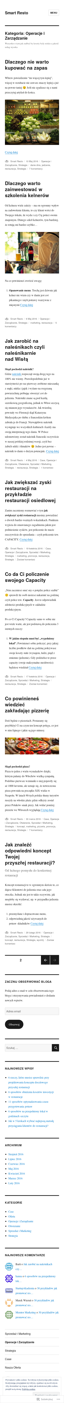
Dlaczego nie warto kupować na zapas (27, 64)
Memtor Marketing (26, 1312)
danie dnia (35, 165)
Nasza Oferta (13, 1367)
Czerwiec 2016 (16, 1164)
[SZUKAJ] (55, 1047)
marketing (35, 322)
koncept (21, 826)
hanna (19, 1276)
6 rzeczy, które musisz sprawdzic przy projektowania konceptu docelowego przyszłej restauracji (28, 1082)
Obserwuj (14, 1024)
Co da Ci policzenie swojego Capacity (27, 576)
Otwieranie (23, 464)
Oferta (11, 1216)
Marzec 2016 (15, 1178)
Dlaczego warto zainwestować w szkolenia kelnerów (27, 189)
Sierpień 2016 (15, 1154)
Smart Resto (16, 13)
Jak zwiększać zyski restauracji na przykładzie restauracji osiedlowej (30, 491)
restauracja (10, 168)
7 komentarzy (36, 168)
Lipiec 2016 (14, 1159)
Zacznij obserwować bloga (28, 982)
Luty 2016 (14, 1183)
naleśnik (17, 374)
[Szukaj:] (28, 1048)
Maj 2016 (13, 1168)
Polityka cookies (28, 1389)
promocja (50, 826)
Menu (53, 12)
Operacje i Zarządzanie (16, 552)
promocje (32, 555)
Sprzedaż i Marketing (40, 464)
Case (42, 460)
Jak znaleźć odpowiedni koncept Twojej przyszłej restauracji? (30, 853)
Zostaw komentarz (26, 559)
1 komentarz (47, 467)
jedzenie (46, 165)
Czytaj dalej (11, 152)
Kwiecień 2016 (16, 1173)
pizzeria (41, 826)
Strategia (22, 165)
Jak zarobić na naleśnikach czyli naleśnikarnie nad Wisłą (25, 349)
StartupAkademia (25, 1288)
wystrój (40, 940)
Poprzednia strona (45, 964)
